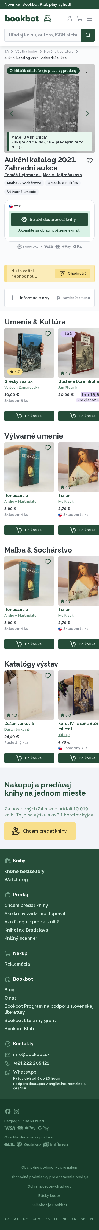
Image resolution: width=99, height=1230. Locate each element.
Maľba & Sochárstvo (38, 550)
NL (65, 1219)
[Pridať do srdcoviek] (90, 161)
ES (47, 1219)
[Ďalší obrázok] (87, 113)
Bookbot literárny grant (30, 1020)
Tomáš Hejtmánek (22, 175)
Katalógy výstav (31, 664)
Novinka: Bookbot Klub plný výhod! (37, 4)
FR (74, 1219)
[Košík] (80, 19)
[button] (49, 108)
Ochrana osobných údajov (50, 1186)
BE (83, 1219)
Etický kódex (49, 1196)
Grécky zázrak (18, 381)
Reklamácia (17, 964)
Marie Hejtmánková (62, 175)
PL (92, 1219)
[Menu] (90, 19)
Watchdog (16, 879)
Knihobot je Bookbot (50, 1205)
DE (25, 1219)
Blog (9, 989)
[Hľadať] (88, 35)
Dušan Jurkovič (19, 723)
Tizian (64, 495)
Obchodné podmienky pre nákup (49, 1167)
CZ (7, 1219)
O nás (10, 998)
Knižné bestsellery (24, 871)
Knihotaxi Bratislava (26, 930)
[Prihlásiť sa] (70, 19)
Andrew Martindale (20, 501)
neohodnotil (23, 276)
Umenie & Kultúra (34, 322)
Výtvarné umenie (33, 436)
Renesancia (16, 495)
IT (56, 1219)
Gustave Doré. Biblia (78, 381)
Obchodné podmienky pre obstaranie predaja (49, 1177)
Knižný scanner (20, 938)
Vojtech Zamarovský (21, 387)
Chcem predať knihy (26, 905)
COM (36, 1219)
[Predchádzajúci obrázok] (11, 113)
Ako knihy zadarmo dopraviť (35, 913)
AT (16, 1219)
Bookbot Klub (19, 1028)
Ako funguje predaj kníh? (31, 921)
